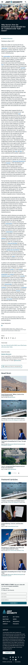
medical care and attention (12, 249)
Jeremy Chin (11, 420)
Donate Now (8, 652)
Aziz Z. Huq (21, 550)
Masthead (6, 619)
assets (8, 276)
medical (12, 274)
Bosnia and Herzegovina (19, 161)
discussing (9, 298)
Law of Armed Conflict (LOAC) (10, 345)
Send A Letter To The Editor (13, 366)
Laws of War (20, 345)
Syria (8, 347)
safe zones (4, 48)
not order (22, 276)
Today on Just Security (8, 590)
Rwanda (8, 163)
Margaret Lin (17, 420)
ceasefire (23, 67)
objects (21, 269)
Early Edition (6, 588)
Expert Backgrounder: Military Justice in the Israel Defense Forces (12, 395)
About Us (5, 617)
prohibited (23, 287)
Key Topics (16, 617)
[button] (25, 2)
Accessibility (18, 661)
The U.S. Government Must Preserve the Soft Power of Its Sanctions (13, 467)
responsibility (8, 223)
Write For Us (6, 621)
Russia (24, 345)
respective (4, 276)
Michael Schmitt (11, 397)
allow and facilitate (12, 243)
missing (18, 290)
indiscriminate (8, 284)
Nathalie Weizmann (7, 38)
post (19, 113)
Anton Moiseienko (12, 469)
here (2, 64)
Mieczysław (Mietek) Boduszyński (15, 444)
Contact (5, 623)
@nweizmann (17, 360)
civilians (12, 269)
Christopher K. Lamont (6, 445)
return (13, 256)
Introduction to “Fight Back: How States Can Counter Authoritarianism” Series (12, 548)
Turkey (11, 347)
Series (15, 619)
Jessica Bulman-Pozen (13, 526)
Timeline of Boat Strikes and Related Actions (13, 418)
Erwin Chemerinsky (12, 550)
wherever (3, 238)
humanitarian (4, 274)
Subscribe (13, 603)
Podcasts (16, 623)
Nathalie (6, 354)
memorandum (6, 56)
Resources (16, 621)
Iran (2, 345)
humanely (3, 287)
